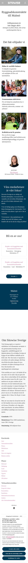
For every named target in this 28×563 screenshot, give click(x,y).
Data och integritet (6, 453)
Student (3, 498)
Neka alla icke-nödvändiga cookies (14, 553)
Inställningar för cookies (14, 558)
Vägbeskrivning (14, 300)
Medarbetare (4, 448)
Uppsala (3, 473)
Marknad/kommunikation (8, 495)
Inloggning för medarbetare (12, 516)
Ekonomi (3, 486)
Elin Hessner (14, 172)
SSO (21, 516)
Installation (4, 493)
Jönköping (4, 466)
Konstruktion (4, 490)
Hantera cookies (5, 456)
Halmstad (3, 464)
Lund (2, 468)
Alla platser (4, 478)
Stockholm (4, 471)
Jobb (2, 450)
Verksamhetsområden (7, 443)
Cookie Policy (10, 537)
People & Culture (6, 488)
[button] (25, 3)
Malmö (3, 476)
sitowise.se (14, 505)
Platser (3, 446)
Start (2, 441)
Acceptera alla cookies (14, 549)
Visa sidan (14, 303)
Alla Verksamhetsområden (8, 500)
